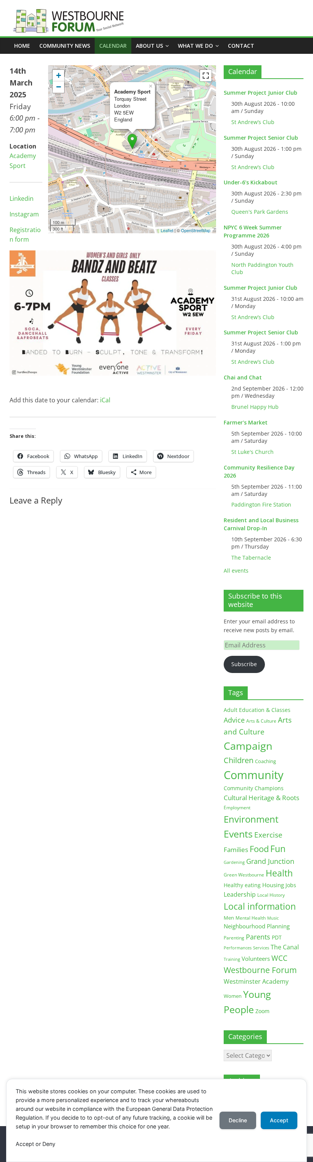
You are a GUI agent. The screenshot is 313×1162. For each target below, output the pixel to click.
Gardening (234, 862)
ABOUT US (149, 45)
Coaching (265, 761)
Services (261, 948)
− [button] (58, 87)
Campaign (248, 746)
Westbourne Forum (260, 970)
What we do (195, 45)
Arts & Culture (261, 721)
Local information (260, 906)
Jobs (291, 885)
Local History (271, 895)
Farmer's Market (246, 422)
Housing (273, 885)
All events (236, 570)
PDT (277, 937)
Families (236, 849)
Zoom (262, 1011)
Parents (258, 936)
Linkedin (22, 198)
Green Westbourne (244, 875)
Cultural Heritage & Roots (261, 797)
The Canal (285, 947)
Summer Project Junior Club (260, 92)
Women (233, 996)
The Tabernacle (251, 557)
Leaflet (167, 230)
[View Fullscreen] (205, 75)
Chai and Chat (243, 377)
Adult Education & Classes (257, 709)
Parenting (234, 937)
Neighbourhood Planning (257, 926)
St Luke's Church (252, 451)
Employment (237, 807)
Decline (238, 1120)
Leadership (240, 894)
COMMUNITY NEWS (64, 45)
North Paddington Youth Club (262, 268)
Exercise (268, 835)
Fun (278, 848)
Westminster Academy (256, 981)
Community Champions (254, 788)
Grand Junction (270, 861)
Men (229, 917)
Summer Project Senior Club (261, 137)
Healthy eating (242, 885)
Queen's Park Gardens (259, 211)
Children (238, 760)
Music (273, 918)
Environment (251, 819)
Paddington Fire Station (261, 504)
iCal (105, 400)
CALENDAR (113, 45)
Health (279, 873)
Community (254, 775)
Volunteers (256, 958)
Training (232, 959)
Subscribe (244, 664)
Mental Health (251, 918)
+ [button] (58, 75)
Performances (238, 948)
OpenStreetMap (195, 230)
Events (238, 834)
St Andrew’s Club (252, 122)
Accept (279, 1120)
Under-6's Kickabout (251, 182)
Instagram (24, 214)
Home (22, 45)
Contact (241, 45)
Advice (234, 720)
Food (259, 848)
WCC (279, 958)
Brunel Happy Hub (255, 406)
